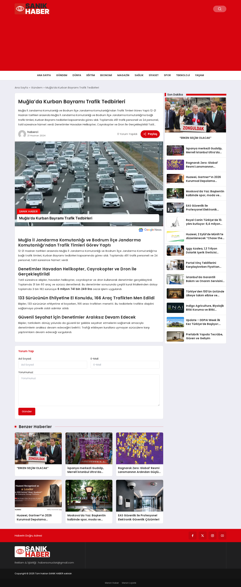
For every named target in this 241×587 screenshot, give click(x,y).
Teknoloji (183, 75)
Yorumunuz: (26, 372)
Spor (167, 75)
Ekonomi (106, 75)
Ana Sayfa (44, 75)
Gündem (61, 75)
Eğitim (90, 75)
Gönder (27, 411)
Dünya (77, 75)
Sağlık (139, 75)
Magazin (123, 75)
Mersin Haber (112, 582)
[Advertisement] (120, 44)
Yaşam (199, 75)
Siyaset (154, 75)
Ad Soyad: (24, 358)
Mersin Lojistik (129, 582)
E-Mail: (95, 358)
